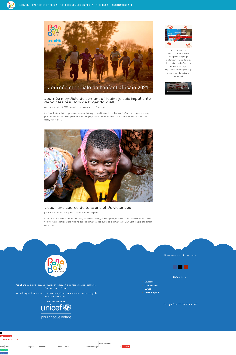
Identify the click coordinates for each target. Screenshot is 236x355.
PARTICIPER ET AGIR (43, 5)
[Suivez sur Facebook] (175, 267)
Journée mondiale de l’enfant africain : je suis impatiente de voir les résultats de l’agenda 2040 (97, 100)
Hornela (51, 107)
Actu (72, 107)
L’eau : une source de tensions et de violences (87, 208)
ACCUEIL (24, 5)
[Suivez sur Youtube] (186, 267)
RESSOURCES (119, 5)
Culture (148, 289)
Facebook (4, 353)
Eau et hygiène (76, 212)
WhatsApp (4, 350)
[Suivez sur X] (180, 267)
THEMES (101, 5)
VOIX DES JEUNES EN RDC (75, 5)
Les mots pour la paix (85, 107)
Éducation (149, 281)
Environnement (151, 285)
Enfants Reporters (92, 212)
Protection (100, 107)
